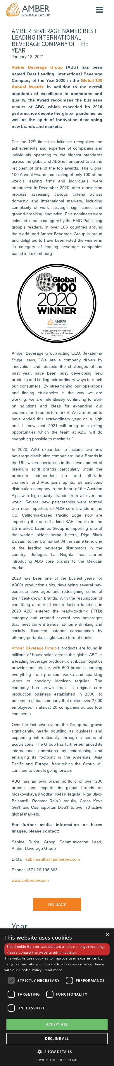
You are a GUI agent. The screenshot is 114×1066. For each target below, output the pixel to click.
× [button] (107, 935)
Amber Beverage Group (34, 648)
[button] (57, 1051)
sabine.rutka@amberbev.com (53, 859)
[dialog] (57, 997)
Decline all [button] (57, 1038)
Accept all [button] (57, 1024)
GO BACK (57, 904)
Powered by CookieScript (57, 1059)
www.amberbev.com (30, 880)
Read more (53, 969)
